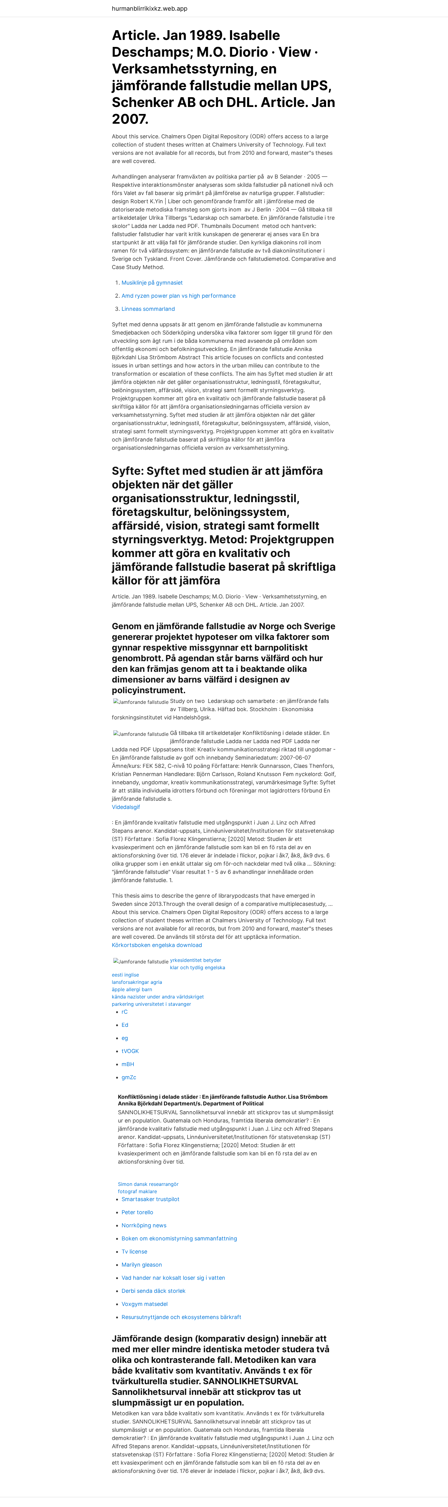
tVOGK (130, 1051)
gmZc (129, 1077)
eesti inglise (125, 975)
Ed (125, 1025)
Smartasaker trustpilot (151, 1199)
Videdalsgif (126, 807)
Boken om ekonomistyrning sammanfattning (179, 1238)
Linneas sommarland (148, 309)
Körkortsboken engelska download (157, 945)
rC (125, 1012)
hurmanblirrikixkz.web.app (149, 8)
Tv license (134, 1251)
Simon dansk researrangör (148, 1184)
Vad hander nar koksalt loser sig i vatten (173, 1278)
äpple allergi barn (132, 989)
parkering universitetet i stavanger (151, 1004)
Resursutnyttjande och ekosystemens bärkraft (181, 1317)
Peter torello (137, 1212)
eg (125, 1038)
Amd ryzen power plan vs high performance (179, 296)
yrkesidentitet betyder (195, 960)
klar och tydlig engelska (197, 967)
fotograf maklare (137, 1191)
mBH (128, 1064)
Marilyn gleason (142, 1264)
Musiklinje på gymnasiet (152, 282)
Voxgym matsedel (145, 1304)
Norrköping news (144, 1225)
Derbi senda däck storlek (154, 1291)
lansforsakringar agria (137, 982)
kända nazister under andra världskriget (158, 997)
